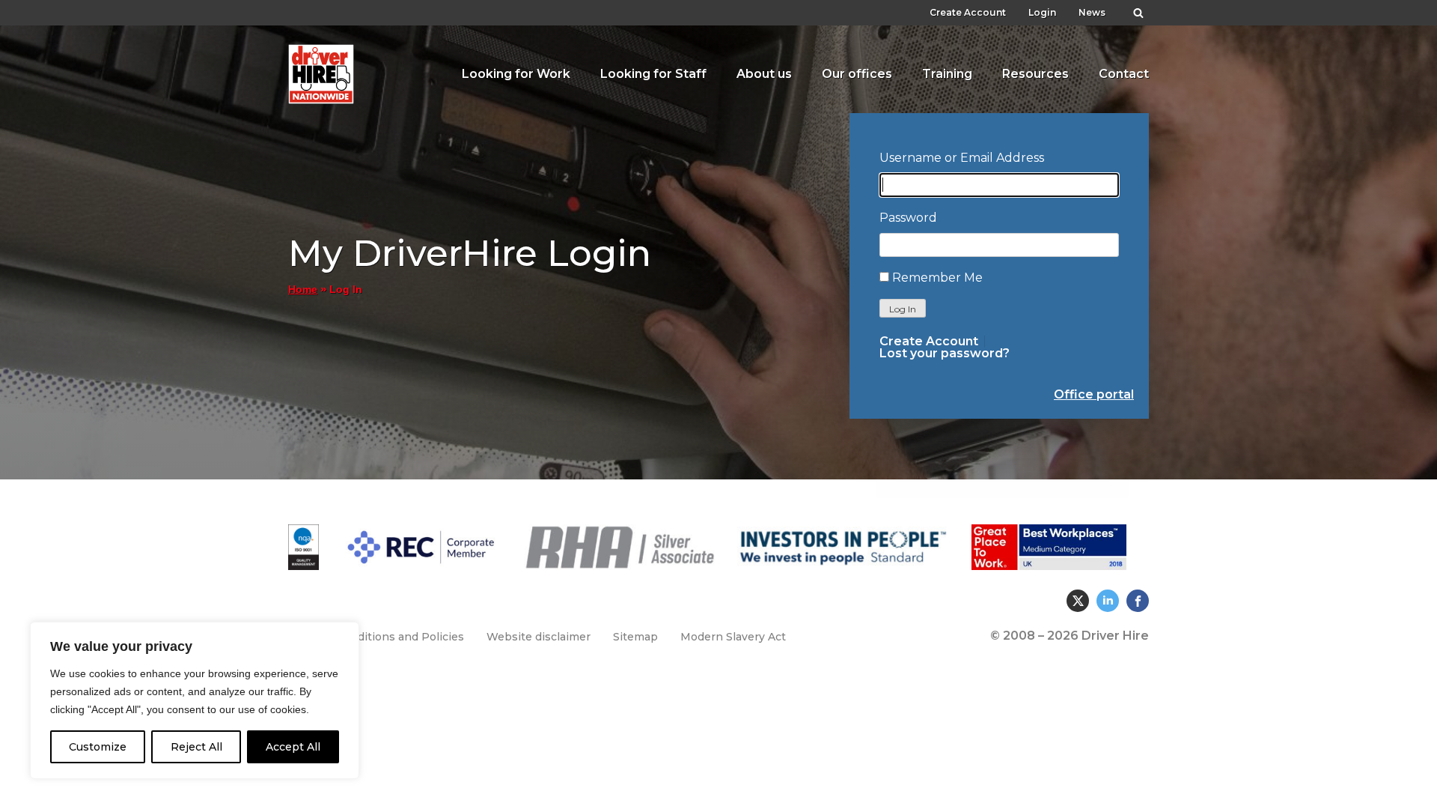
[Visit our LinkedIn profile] (1107, 601)
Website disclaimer (538, 636)
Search (1138, 9)
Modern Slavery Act (733, 636)
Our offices (857, 74)
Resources (1035, 74)
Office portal (1094, 394)
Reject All (196, 747)
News (1091, 12)
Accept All (293, 747)
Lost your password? (944, 354)
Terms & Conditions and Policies (376, 636)
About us (764, 74)
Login (1042, 12)
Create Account (968, 12)
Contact (1124, 74)
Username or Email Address (961, 158)
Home (302, 289)
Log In (902, 309)
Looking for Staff (653, 74)
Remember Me (937, 277)
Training (947, 74)
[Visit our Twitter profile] (1078, 601)
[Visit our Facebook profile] (1137, 601)
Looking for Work (516, 74)
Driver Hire (322, 70)
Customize (97, 747)
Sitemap (635, 636)
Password (908, 217)
